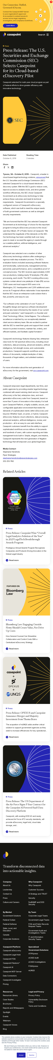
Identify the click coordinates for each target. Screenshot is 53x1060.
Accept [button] (21, 1055)
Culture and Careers (11, 902)
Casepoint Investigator (12, 980)
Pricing (6, 984)
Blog (5, 1029)
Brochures (7, 1004)
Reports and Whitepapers (13, 1008)
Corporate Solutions (11, 939)
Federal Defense (10, 924)
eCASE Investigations (37, 962)
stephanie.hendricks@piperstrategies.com (20, 458)
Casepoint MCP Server (12, 971)
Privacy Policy (34, 995)
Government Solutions (12, 916)
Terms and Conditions (37, 1006)
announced (40, 177)
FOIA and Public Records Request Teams (38, 925)
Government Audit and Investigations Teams (37, 932)
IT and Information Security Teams (35, 938)
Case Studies (8, 1000)
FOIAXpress (33, 966)
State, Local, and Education (10, 929)
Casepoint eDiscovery (12, 950)
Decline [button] (31, 1055)
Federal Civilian (9, 920)
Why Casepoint (34, 885)
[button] (47, 34)
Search (41, 35)
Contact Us (7, 894)
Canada (6, 935)
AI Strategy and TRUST (37, 894)
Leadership (7, 890)
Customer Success (36, 890)
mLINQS (31, 970)
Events (5, 1016)
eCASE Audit (33, 958)
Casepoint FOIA (9, 959)
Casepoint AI (8, 967)
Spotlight (6, 1012)
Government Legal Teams (38, 920)
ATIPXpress (33, 954)
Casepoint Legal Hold (11, 955)
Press (5, 898)
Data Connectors (10, 976)
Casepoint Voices (10, 1025)
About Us (6, 885)
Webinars (7, 1021)
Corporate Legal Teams (38, 916)
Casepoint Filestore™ (11, 963)
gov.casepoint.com (40, 370)
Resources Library (10, 995)
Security (31, 898)
